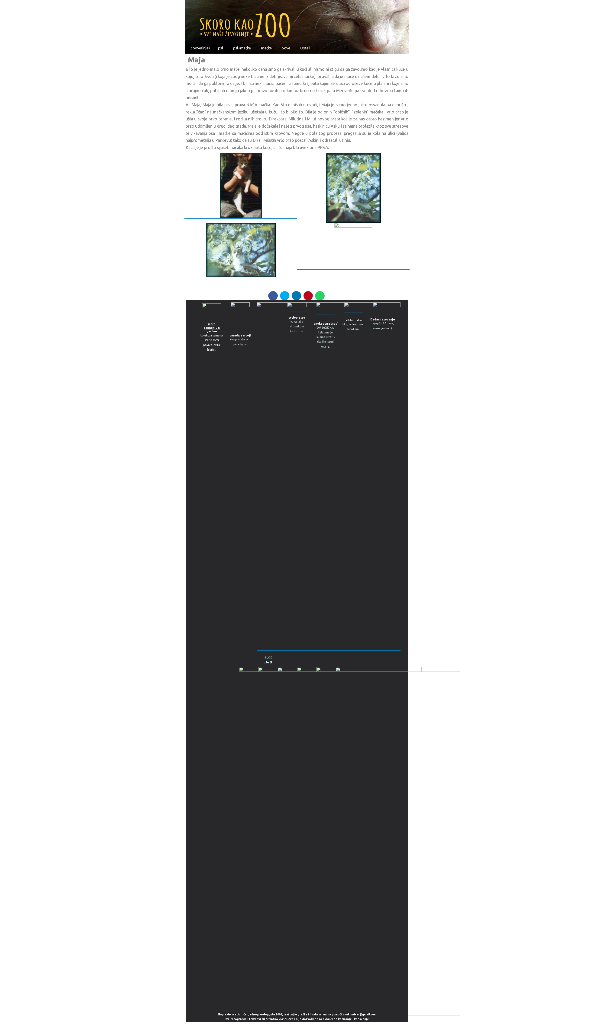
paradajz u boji (240, 335)
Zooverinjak (200, 48)
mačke (266, 48)
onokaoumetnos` (325, 323)
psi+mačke (242, 48)
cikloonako (354, 320)
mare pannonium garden (212, 328)
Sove (286, 48)
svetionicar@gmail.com (359, 1014)
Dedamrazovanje (382, 319)
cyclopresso (297, 317)
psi (220, 48)
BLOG (268, 657)
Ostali (305, 48)
